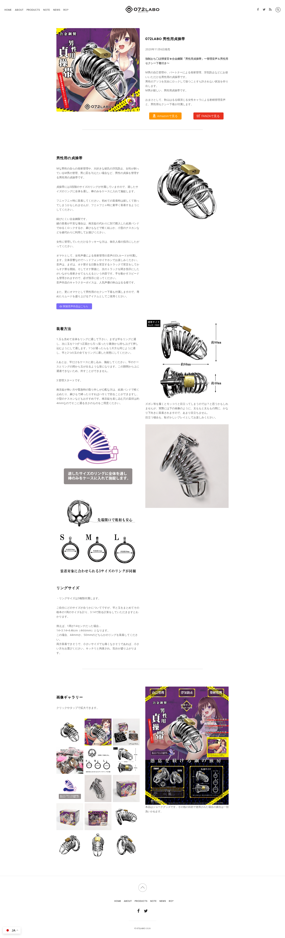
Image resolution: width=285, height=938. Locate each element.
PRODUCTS (33, 10)
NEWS (56, 10)
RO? (65, 10)
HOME (8, 10)
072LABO (141, 928)
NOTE (46, 10)
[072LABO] (142, 11)
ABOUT (19, 10)
